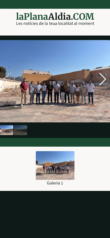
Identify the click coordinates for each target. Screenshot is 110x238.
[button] (102, 79)
